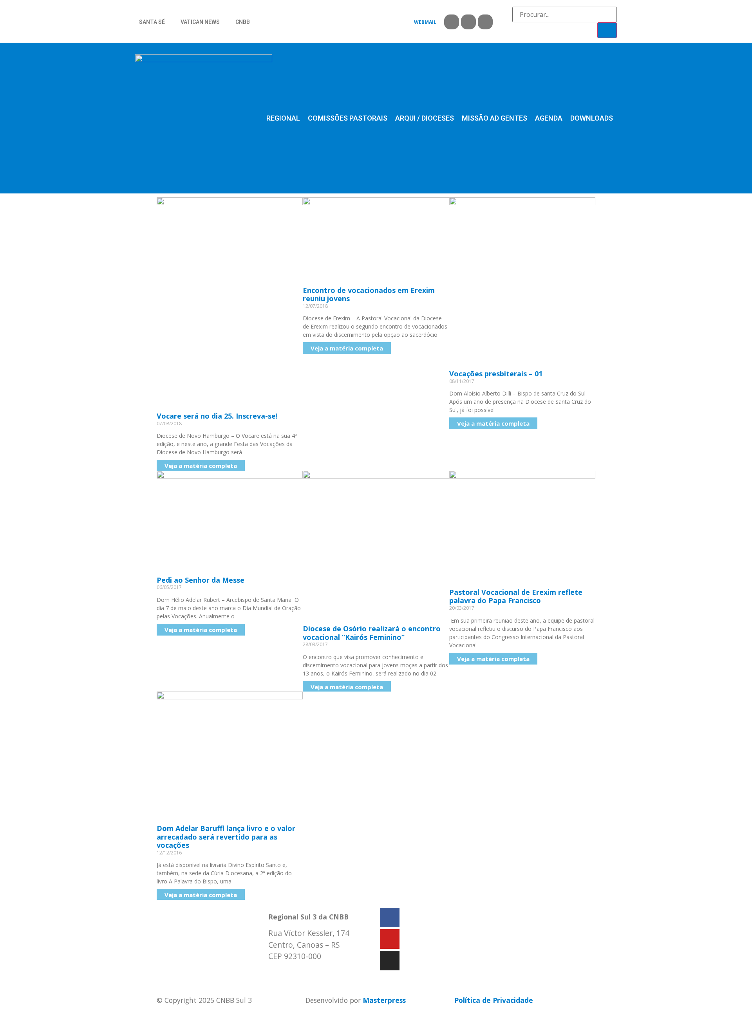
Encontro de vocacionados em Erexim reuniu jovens (369, 294)
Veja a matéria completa (200, 466)
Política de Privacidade (493, 1000)
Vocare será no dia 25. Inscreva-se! (217, 416)
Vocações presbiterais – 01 (495, 373)
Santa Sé (152, 22)
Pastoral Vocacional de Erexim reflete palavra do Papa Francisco (515, 596)
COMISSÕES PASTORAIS (347, 118)
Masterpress (384, 1000)
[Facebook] (451, 21)
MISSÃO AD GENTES (494, 118)
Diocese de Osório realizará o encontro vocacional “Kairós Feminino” (372, 633)
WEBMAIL (425, 22)
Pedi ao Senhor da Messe (200, 580)
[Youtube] (468, 21)
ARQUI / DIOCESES (424, 118)
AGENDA (548, 118)
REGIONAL (283, 118)
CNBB (242, 22)
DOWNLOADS (591, 118)
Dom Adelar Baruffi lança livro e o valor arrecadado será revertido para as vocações (226, 837)
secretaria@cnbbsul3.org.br (315, 972)
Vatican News (200, 22)
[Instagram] (485, 21)
